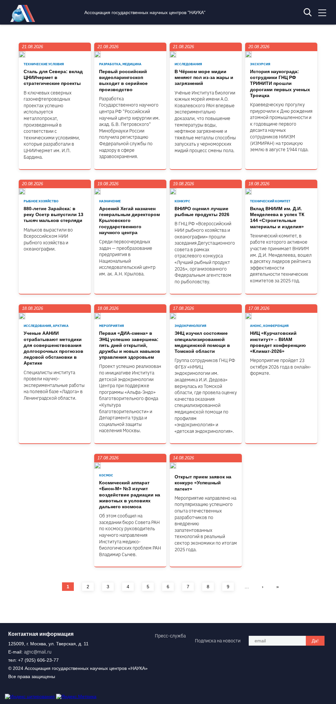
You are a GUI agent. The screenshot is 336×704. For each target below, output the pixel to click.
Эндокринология (190, 326)
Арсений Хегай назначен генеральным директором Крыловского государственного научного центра (129, 220)
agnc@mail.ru (38, 652)
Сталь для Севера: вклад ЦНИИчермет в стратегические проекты (53, 77)
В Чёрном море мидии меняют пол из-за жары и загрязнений (204, 77)
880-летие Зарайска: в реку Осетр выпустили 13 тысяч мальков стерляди (53, 214)
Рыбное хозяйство (41, 201)
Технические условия (44, 64)
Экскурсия (260, 64)
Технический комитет (270, 201)
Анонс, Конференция (269, 326)
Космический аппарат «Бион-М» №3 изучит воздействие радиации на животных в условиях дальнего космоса (129, 494)
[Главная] (24, 20)
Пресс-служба (170, 636)
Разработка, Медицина (120, 64)
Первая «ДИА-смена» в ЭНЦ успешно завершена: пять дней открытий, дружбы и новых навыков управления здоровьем (129, 345)
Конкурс (182, 201)
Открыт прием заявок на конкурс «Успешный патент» (203, 482)
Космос (106, 475)
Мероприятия (111, 326)
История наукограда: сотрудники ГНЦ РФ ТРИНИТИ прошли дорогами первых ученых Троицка (280, 83)
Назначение (110, 201)
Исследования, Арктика (46, 326)
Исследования (188, 64)
